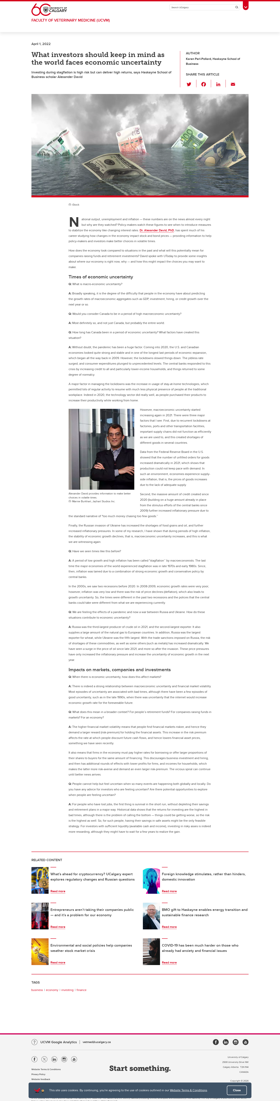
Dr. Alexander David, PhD (157, 230)
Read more (57, 891)
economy (52, 990)
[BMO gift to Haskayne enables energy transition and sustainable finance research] (151, 916)
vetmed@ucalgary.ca (97, 1042)
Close (237, 1090)
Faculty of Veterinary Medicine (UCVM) (70, 20)
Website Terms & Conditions (188, 1090)
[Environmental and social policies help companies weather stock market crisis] (40, 951)
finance (81, 990)
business (37, 990)
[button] (191, 83)
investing (67, 990)
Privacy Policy (38, 1074)
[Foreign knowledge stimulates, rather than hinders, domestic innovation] (151, 880)
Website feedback (40, 1079)
